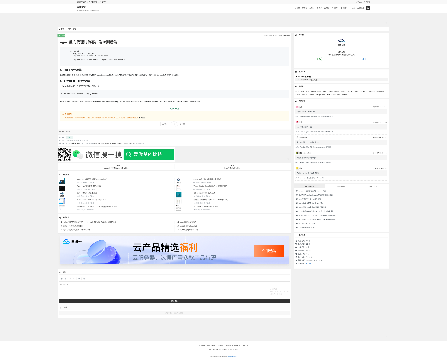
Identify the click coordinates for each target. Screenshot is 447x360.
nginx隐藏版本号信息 (188, 222)
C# (361, 91)
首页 (298, 8)
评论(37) (93, 182)
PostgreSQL (320, 94)
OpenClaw (336, 95)
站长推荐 (220, 345)
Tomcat (343, 91)
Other (319, 91)
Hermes (344, 95)
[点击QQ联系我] (363, 59)
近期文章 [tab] (310, 186)
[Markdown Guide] (84, 278)
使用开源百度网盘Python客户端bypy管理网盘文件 (97, 206)
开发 (305, 8)
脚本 (327, 8)
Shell (325, 91)
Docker (298, 95)
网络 (320, 8)
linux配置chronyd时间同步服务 (205, 206)
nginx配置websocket (188, 226)
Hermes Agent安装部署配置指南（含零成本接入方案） (317, 116)
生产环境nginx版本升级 (189, 230)
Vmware (372, 91)
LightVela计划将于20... (305, 127)
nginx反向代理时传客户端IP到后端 (76, 230)
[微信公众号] (116, 148)
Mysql (307, 91)
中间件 (336, 8)
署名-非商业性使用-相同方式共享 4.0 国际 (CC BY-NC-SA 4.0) (114, 143)
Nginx (69, 137)
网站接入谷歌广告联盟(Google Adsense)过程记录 (315, 147)
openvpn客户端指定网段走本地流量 (207, 179)
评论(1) (92, 189)
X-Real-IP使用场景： (305, 77)
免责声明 (245, 345)
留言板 (361, 8)
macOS (304, 95)
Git (328, 94)
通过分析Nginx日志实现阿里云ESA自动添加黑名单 (317, 215)
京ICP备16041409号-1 (231, 349)
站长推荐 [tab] (342, 186)
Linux (297, 91)
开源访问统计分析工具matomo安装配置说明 (210, 200)
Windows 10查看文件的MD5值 (89, 186)
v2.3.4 (308, 263)
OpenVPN (380, 91)
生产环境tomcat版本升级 (87, 193)
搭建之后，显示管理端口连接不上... (309, 173)
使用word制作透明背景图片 (204, 193)
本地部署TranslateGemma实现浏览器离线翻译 (315, 195)
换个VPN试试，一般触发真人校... (309, 142)
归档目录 (237, 345)
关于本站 (359, 2)
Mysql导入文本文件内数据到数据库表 (312, 207)
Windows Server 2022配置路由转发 (91, 200)
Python (356, 91)
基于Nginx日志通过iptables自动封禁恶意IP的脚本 (316, 219)
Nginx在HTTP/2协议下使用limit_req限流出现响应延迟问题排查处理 (89, 222)
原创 (63, 35)
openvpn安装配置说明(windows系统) (92, 179)
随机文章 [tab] (374, 186)
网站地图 (212, 345)
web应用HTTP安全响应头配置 (309, 199)
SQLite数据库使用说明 (306, 223)
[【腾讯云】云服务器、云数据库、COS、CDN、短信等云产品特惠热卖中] (174, 251)
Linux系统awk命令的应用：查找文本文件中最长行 (316, 211)
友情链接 (367, 2)
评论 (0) (287, 35)
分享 (183, 124)
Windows (313, 91)
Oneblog (336, 91)
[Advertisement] (223, 20)
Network (330, 91)
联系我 (143, 118)
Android (311, 95)
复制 (284, 50)
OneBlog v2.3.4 (232, 356)
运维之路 (81, 7)
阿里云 (215, 349)
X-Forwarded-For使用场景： (308, 80)
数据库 (344, 8)
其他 (353, 8)
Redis (365, 91)
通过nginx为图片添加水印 (73, 226)
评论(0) (209, 182)
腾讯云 (221, 349)
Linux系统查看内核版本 (307, 228)
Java (302, 91)
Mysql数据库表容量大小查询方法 (310, 203)
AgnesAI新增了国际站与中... (307, 112)
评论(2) (208, 203)
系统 (312, 8)
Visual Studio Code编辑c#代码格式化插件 (210, 186)
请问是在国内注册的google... (307, 158)
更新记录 (228, 345)
